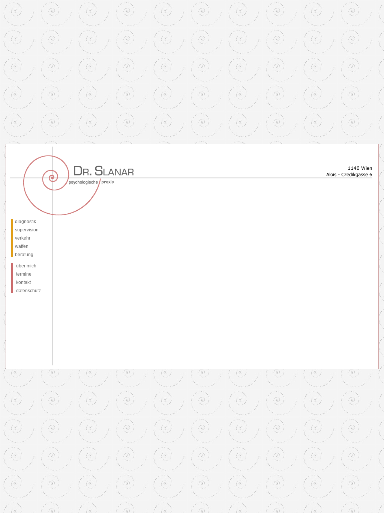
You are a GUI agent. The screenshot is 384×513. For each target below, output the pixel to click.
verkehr (22, 238)
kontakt (23, 282)
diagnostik (25, 221)
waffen (21, 246)
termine (24, 274)
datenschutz (28, 290)
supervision (27, 229)
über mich (26, 266)
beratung (24, 254)
